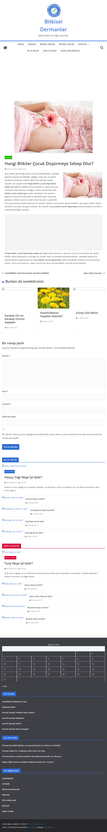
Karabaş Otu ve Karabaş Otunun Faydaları (15, 319)
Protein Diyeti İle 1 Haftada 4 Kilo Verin (19, 751)
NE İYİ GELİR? (33, 50)
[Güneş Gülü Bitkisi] (89, 289)
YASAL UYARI (7, 811)
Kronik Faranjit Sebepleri (13, 718)
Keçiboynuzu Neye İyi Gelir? (42, 510)
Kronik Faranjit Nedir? (12, 723)
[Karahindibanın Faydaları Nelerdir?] (53, 289)
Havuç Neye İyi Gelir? (34, 585)
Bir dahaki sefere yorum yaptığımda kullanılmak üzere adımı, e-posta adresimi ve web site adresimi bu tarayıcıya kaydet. (52, 436)
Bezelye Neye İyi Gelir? (35, 619)
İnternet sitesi (9, 416)
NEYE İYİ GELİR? (50, 50)
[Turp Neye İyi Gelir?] (53, 552)
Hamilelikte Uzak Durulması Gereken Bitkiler (27, 273)
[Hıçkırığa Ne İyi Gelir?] (12, 535)
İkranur (58, 756)
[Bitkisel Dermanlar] (5, 48)
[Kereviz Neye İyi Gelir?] (12, 501)
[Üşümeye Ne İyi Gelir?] (12, 523)
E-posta (6, 404)
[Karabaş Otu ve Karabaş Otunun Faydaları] (18, 289)
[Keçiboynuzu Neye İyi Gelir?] (15, 512)
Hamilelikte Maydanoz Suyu (14, 701)
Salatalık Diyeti (8, 707)
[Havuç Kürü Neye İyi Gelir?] (14, 598)
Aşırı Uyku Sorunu (93, 273)
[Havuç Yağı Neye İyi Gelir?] (53, 466)
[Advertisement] (53, 81)
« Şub (4, 686)
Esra (43, 751)
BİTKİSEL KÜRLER (47, 44)
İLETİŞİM (6, 784)
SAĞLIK (21, 44)
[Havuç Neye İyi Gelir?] (12, 587)
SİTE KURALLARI (9, 800)
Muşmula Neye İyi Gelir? (38, 607)
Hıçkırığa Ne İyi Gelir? (34, 533)
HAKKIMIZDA (7, 778)
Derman (24, 169)
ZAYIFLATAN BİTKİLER (70, 50)
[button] (88, 44)
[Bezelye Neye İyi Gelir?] (13, 621)
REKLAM (5, 795)
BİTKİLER (32, 44)
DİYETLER (82, 44)
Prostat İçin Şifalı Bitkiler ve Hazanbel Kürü (21, 745)
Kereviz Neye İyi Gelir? (35, 499)
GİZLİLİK (5, 806)
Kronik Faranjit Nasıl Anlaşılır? (15, 729)
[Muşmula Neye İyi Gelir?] (13, 609)
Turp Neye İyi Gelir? (18, 563)
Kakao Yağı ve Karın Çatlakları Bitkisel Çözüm (22, 762)
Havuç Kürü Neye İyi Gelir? (40, 596)
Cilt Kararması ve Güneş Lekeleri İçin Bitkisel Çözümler (26, 756)
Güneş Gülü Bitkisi (87, 313)
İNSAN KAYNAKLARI (10, 789)
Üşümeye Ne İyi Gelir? (34, 521)
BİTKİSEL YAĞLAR (66, 44)
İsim (5, 391)
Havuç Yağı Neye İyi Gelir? (23, 477)
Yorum (6, 355)
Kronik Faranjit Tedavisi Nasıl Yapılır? (18, 712)
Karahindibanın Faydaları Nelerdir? (51, 314)
